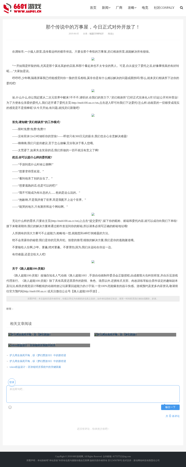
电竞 (145, 7)
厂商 (119, 7)
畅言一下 (170, 407)
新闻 (105, 7)
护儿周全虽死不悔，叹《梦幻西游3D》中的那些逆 (38, 355)
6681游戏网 (77, 456)
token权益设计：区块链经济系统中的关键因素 (35, 367)
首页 (93, 7)
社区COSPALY (164, 7)
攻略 (131, 7)
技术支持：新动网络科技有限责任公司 (141, 460)
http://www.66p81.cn (22, 8)
